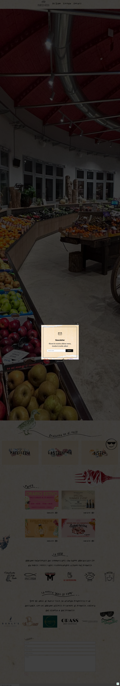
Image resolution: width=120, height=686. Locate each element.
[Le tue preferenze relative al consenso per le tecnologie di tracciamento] (118, 684)
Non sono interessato (60, 361)
